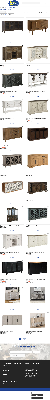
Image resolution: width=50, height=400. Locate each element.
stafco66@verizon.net (32, 370)
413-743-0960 (31, 369)
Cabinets (14, 7)
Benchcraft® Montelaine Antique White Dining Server (7, 118)
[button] (4, 3)
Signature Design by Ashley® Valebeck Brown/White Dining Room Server (35, 91)
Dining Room (10, 7)
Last (29, 338)
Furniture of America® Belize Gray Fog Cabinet (6, 331)
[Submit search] (37, 3)
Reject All (37, 395)
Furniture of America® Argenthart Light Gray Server (7, 306)
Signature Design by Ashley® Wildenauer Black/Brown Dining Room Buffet (35, 279)
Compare (13, 42)
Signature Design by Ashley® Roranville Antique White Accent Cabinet (35, 252)
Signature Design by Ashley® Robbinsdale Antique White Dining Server (9, 252)
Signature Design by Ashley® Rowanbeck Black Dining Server (8, 279)
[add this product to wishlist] (23, 19)
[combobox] (8, 12)
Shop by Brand (6, 370)
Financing (5, 372)
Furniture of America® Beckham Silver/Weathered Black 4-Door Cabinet (35, 306)
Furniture (6, 7)
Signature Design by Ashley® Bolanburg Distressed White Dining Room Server (36, 118)
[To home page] (13, 3)
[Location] (44, 3)
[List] (42, 3)
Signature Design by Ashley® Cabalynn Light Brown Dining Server (9, 145)
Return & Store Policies (7, 376)
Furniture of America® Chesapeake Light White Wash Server (34, 331)
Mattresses (5, 369)
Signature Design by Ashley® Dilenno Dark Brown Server (33, 145)
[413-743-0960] (45, 3)
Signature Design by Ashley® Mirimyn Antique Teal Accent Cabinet (34, 225)
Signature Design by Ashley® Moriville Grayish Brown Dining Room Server (10, 64)
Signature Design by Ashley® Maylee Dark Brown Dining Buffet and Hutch (10, 225)
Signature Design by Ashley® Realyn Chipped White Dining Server (34, 64)
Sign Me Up (36, 351)
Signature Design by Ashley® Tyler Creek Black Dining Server (8, 91)
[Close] (48, 395)
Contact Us (5, 374)
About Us (4, 373)
